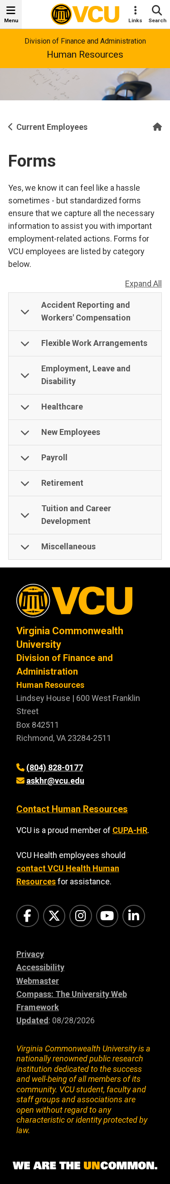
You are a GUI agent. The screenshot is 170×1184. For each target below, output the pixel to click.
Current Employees (51, 127)
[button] (85, 312)
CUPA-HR (129, 830)
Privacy (30, 954)
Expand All (143, 283)
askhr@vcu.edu (55, 780)
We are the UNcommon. (85, 1166)
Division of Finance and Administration (85, 41)
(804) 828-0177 (54, 767)
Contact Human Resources (72, 809)
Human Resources (85, 54)
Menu (11, 20)
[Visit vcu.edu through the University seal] (85, 604)
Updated (32, 1020)
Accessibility (40, 967)
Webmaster (37, 981)
